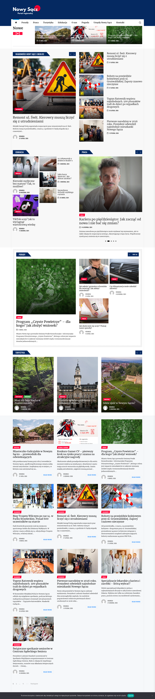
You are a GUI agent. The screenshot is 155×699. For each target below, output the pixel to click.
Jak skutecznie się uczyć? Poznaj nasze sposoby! (92, 327)
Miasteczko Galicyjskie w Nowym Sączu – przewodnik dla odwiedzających (51, 37)
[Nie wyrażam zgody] (152, 695)
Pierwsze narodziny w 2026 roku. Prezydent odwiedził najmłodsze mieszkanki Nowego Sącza (122, 125)
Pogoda (85, 22)
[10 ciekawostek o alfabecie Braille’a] (48, 163)
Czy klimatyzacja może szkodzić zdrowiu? (123, 287)
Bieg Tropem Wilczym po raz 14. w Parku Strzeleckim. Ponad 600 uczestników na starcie (33, 518)
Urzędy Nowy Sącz (103, 22)
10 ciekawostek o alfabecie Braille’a (65, 159)
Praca (36, 22)
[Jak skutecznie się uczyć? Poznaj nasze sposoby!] (93, 310)
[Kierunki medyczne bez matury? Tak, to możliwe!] (25, 167)
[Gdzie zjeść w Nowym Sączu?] (121, 384)
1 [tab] (105, 241)
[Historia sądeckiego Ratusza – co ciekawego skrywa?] (77, 384)
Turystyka (48, 22)
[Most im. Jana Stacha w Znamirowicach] (33, 384)
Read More (47, 475)
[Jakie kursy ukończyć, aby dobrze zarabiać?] (48, 179)
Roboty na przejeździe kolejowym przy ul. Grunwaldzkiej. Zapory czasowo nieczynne (124, 80)
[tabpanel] (110, 197)
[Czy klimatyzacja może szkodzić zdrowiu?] (124, 271)
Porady (24, 22)
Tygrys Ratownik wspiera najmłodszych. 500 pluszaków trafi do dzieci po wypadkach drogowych (123, 102)
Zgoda (130, 695)
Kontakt (120, 22)
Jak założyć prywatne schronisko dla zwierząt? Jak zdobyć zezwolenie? (93, 288)
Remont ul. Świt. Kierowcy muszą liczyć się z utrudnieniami (43, 119)
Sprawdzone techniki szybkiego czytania (65, 192)
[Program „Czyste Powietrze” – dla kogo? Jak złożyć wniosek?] (46, 286)
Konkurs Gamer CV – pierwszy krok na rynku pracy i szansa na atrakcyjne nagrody (88, 37)
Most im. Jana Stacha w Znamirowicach (27, 401)
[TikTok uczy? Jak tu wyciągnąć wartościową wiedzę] (25, 205)
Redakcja (21, 136)
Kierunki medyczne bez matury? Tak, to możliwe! (24, 184)
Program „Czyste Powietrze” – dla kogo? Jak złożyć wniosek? (122, 36)
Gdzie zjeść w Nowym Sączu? (119, 403)
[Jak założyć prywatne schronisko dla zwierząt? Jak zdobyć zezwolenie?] (93, 271)
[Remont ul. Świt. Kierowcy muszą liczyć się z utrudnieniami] (44, 86)
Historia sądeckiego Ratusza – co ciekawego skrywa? (77, 401)
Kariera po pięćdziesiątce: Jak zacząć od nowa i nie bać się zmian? (110, 221)
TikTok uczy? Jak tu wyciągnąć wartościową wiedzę (24, 222)
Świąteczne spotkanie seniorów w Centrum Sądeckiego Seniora (33, 650)
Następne (34, 684)
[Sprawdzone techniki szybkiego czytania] (48, 195)
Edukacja (62, 22)
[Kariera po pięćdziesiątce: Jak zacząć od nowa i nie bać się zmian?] (110, 184)
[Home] (16, 22)
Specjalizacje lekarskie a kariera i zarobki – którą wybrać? (120, 582)
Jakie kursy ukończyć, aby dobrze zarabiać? (64, 176)
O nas (74, 22)
